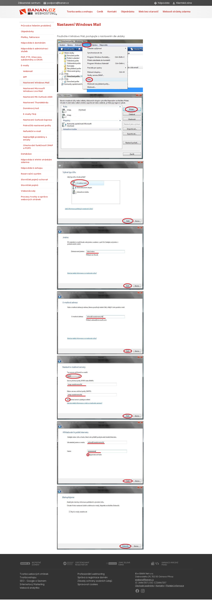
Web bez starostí (148, 11)
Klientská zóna (184, 2)
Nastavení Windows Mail (36, 82)
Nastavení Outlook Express (37, 119)
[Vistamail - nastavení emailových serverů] (100, 387)
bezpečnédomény (36, 563)
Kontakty (160, 585)
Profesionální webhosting (91, 573)
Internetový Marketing (32, 584)
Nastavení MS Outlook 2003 (37, 96)
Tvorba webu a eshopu (80, 11)
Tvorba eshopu (28, 577)
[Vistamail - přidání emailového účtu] (100, 192)
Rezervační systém (31, 173)
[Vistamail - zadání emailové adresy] (100, 322)
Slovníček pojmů (29, 185)
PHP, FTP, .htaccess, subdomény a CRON (31, 58)
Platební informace (175, 585)
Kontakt (112, 11)
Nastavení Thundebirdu (35, 102)
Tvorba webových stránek (34, 573)
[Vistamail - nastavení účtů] (100, 65)
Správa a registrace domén (92, 577)
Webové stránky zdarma (176, 11)
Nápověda (163, 2)
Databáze (26, 153)
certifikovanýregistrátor (82, 563)
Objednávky (27, 31)
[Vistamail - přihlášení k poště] (100, 452)
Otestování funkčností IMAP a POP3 (38, 146)
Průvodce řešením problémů (36, 25)
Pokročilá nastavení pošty (37, 125)
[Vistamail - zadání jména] (100, 257)
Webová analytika (29, 587)
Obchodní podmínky (144, 585)
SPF (25, 77)
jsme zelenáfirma (124, 563)
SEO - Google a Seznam (33, 580)
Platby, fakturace (30, 37)
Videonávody (28, 191)
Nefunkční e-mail (32, 131)
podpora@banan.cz (58, 2)
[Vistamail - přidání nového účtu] (100, 126)
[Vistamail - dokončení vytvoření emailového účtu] (100, 517)
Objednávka (127, 11)
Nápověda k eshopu (32, 168)
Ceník (100, 11)
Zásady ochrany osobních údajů (94, 580)
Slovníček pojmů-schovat (34, 179)
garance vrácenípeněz (170, 563)
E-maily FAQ (29, 114)
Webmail (28, 71)
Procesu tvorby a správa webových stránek (34, 198)
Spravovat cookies (87, 584)
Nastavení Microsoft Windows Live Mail (34, 89)
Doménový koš (31, 108)
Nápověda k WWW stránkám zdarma (36, 161)
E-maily (25, 65)
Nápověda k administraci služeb (34, 50)
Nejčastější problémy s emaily (35, 138)
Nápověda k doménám (33, 42)
